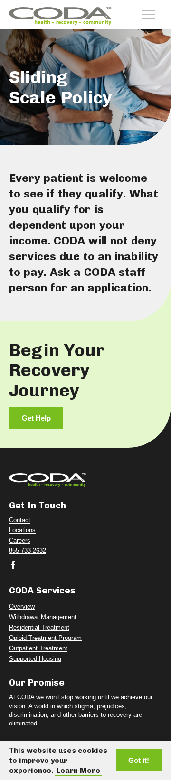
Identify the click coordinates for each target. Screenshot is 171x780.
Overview (22, 606)
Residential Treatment (39, 627)
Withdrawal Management (42, 617)
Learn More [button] (78, 770)
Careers (19, 540)
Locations (22, 530)
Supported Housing (35, 659)
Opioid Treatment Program (45, 638)
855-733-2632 (27, 550)
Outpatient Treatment (38, 648)
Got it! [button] (138, 760)
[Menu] (148, 14)
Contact (19, 520)
